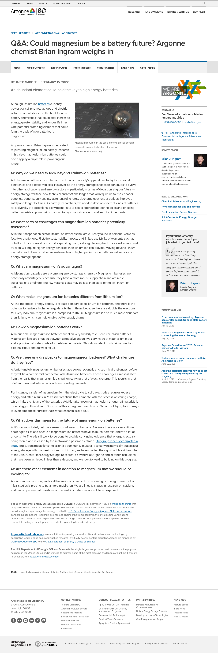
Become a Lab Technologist (112, 615)
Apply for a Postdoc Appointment (114, 623)
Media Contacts (36, 68)
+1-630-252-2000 (21, 612)
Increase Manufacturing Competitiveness (147, 606)
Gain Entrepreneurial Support (150, 619)
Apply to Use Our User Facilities (114, 604)
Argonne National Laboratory (56, 33)
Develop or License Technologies (152, 615)
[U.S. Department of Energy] (46, 644)
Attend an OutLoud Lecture (74, 608)
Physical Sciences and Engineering (181, 206)
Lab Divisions (154, 12)
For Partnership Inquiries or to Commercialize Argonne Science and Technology (182, 136)
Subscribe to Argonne (71, 612)
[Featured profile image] (172, 286)
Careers (15, 3)
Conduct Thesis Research (111, 619)
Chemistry (183, 379)
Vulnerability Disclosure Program (124, 643)
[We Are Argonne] (184, 91)
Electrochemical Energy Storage (179, 212)
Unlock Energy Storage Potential (151, 611)
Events (43, 3)
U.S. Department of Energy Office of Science (84, 643)
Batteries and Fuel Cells (62, 572)
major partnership (121, 504)
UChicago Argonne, (24, 541)
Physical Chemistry (197, 379)
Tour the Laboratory (70, 604)
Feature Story (20, 33)
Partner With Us (178, 12)
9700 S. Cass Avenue (23, 604)
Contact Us (66, 628)
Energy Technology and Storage (34, 572)
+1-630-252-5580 (171, 122)
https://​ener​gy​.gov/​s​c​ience (44, 556)
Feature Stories (105, 68)
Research (134, 12)
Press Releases (81, 68)
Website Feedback (70, 620)
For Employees (180, 643)
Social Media (147, 68)
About (81, 3)
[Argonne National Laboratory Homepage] (28, 11)
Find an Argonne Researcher (75, 616)
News (30, 3)
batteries (44, 104)
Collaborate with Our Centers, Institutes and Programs (113, 610)
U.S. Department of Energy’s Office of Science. (70, 541)
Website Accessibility (71, 624)
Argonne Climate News (86, 572)
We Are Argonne (106, 572)
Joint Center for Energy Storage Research (179, 218)
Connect (199, 12)
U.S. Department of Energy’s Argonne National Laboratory (100, 511)
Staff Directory (62, 3)
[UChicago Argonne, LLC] (21, 644)
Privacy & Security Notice (157, 643)
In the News (127, 68)
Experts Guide (59, 68)
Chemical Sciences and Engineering (181, 201)
